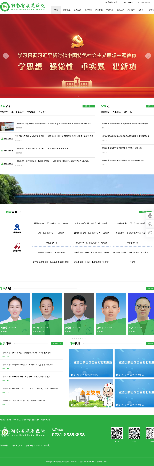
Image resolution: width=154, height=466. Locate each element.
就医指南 (88, 10)
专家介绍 (109, 10)
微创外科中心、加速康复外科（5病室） (92, 243)
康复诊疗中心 (51, 243)
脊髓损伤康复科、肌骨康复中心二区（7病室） (91, 233)
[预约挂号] (150, 219)
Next (148, 56)
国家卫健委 (35, 420)
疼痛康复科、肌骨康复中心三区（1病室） (132, 233)
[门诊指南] (150, 236)
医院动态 (77, 10)
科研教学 (131, 10)
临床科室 (17, 232)
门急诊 (132, 262)
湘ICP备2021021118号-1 (88, 462)
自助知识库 (17, 445)
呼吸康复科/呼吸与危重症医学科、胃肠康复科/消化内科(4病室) (132, 252)
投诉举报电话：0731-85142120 (119, 2)
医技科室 (17, 251)
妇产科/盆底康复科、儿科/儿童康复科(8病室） (51, 262)
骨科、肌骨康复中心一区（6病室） (51, 233)
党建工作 (120, 10)
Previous (6, 56)
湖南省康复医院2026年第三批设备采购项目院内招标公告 (125, 124)
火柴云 (106, 462)
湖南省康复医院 (22, 7)
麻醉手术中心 (132, 243)
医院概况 (66, 10)
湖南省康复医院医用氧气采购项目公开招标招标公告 (123, 160)
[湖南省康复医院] (77, 56)
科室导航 (99, 10)
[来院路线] (150, 227)
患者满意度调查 (33, 445)
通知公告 (128, 112)
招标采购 (105, 112)
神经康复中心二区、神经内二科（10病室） (92, 223)
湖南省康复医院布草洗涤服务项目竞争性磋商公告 (122, 148)
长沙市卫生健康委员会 (14, 420)
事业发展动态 (17, 112)
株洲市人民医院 (45, 420)
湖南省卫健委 (26, 420)
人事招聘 (117, 112)
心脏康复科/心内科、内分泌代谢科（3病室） (92, 252)
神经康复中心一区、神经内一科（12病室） (51, 223)
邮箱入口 (48, 445)
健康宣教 (4, 445)
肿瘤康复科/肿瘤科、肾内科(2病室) (51, 252)
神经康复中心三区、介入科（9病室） (132, 223)
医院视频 (31, 112)
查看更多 (87, 106)
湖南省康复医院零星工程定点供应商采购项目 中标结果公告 (125, 136)
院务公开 (141, 10)
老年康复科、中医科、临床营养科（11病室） (92, 262)
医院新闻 (4, 112)
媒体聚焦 (43, 112)
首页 (56, 10)
